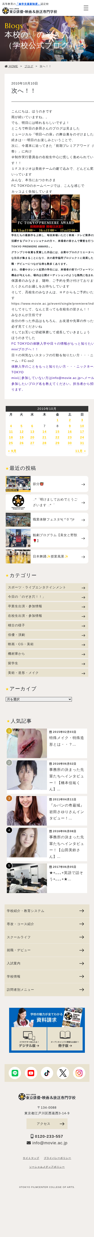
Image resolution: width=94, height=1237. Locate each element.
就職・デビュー (19, 950)
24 (82, 437)
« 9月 (12, 451)
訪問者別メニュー (20, 989)
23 (70, 437)
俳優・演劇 (16, 635)
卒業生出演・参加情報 (25, 606)
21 (44, 437)
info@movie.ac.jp (49, 1143)
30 (70, 443)
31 (82, 443)
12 (22, 431)
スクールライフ (19, 937)
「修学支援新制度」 (28, 3)
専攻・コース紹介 (20, 924)
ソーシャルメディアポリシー (47, 1166)
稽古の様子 (16, 625)
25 (11, 443)
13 (32, 431)
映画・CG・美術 (21, 644)
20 (32, 437)
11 (11, 431)
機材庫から (16, 653)
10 (82, 426)
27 (32, 443)
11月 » (80, 451)
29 (57, 443)
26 (22, 443)
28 (44, 443)
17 (82, 431)
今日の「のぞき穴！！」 (27, 596)
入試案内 (14, 963)
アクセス (43, 1123)
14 (44, 431)
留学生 (13, 663)
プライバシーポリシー (57, 1158)
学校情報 (14, 976)
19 (22, 437)
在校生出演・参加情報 (25, 615)
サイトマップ (31, 1158)
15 (57, 431)
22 (57, 437)
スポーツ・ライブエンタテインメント (37, 587)
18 (11, 437)
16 (70, 431)
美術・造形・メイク (23, 673)
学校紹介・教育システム (25, 911)
